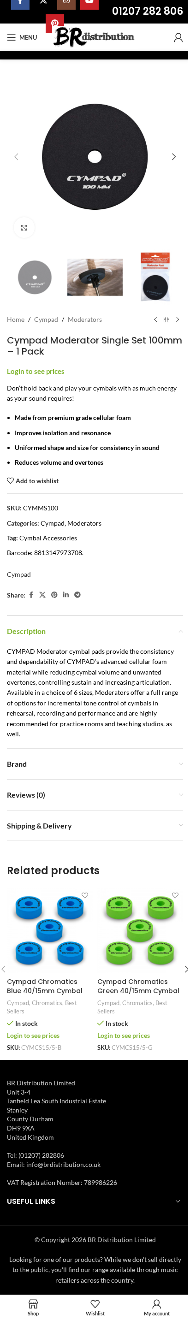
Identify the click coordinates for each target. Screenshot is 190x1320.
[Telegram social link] (77, 595)
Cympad (46, 319)
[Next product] (177, 320)
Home (15, 319)
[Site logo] (95, 37)
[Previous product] (155, 320)
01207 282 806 (147, 11)
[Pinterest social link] (54, 595)
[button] (16, 157)
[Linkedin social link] (65, 595)
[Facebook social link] (30, 595)
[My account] (178, 37)
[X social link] (42, 595)
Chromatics (47, 1002)
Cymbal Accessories (48, 538)
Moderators (85, 319)
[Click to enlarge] (24, 227)
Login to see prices (36, 371)
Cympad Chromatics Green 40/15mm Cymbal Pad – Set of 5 (138, 990)
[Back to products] (166, 320)
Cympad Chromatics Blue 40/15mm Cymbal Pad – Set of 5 (45, 990)
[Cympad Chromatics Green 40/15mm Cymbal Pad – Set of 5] (140, 930)
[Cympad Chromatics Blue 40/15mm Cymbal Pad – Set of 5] (50, 930)
